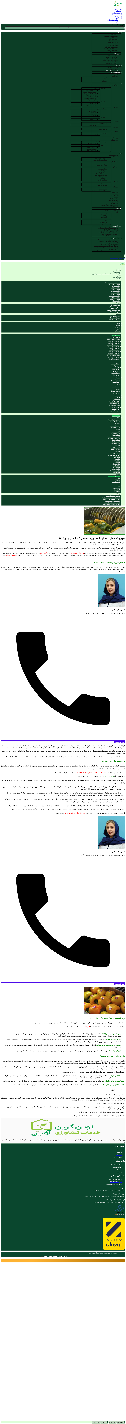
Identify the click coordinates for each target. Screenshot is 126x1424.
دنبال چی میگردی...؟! (118, 25)
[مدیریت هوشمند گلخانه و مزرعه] (117, 5)
